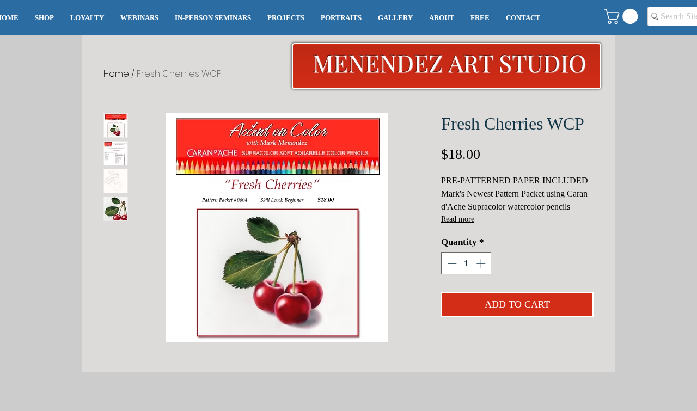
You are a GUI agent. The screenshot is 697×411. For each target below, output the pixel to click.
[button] (622, 16)
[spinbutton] (466, 263)
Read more (457, 219)
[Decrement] (451, 263)
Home (116, 74)
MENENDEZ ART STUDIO (449, 62)
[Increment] (482, 263)
